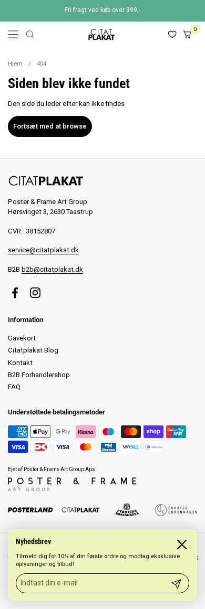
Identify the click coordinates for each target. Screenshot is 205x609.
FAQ (14, 387)
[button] (30, 34)
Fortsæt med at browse (50, 126)
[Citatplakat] (101, 34)
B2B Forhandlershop (39, 375)
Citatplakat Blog (33, 350)
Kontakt (20, 363)
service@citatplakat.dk (43, 250)
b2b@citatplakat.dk (52, 269)
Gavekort (22, 338)
